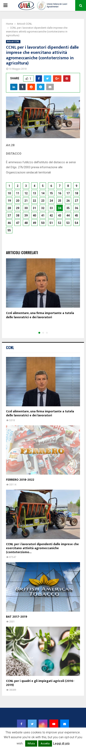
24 (51, 200)
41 (42, 215)
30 (26, 208)
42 (51, 215)
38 (17, 215)
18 (76, 193)
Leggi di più (61, 743)
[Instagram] (43, 724)
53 (68, 222)
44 (68, 215)
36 (76, 208)
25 (59, 200)
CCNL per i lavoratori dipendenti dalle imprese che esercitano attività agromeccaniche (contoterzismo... (42, 548)
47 (17, 222)
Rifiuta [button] (31, 743)
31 (34, 208)
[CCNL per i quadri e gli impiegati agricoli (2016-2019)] (43, 651)
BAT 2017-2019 (16, 616)
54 (76, 222)
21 (26, 200)
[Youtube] (53, 724)
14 (42, 193)
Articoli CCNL (13, 41)
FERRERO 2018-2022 (20, 479)
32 (42, 208)
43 (59, 215)
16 (59, 193)
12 (26, 193)
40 (34, 215)
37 (9, 215)
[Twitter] (32, 724)
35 (68, 208)
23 (42, 200)
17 (68, 193)
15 (51, 193)
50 (42, 222)
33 (51, 208)
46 (9, 222)
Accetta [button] (45, 743)
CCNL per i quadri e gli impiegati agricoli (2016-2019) (40, 683)
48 (26, 222)
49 (34, 222)
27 (76, 200)
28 (9, 208)
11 (17, 193)
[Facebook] (21, 724)
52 (59, 222)
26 (68, 200)
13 (34, 193)
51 (51, 222)
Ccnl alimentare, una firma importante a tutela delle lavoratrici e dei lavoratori (40, 315)
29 (17, 208)
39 (26, 215)
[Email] (64, 724)
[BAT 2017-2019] (43, 587)
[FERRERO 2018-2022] (43, 450)
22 (34, 200)
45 (76, 215)
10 (9, 193)
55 (9, 230)
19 (9, 200)
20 (17, 200)
